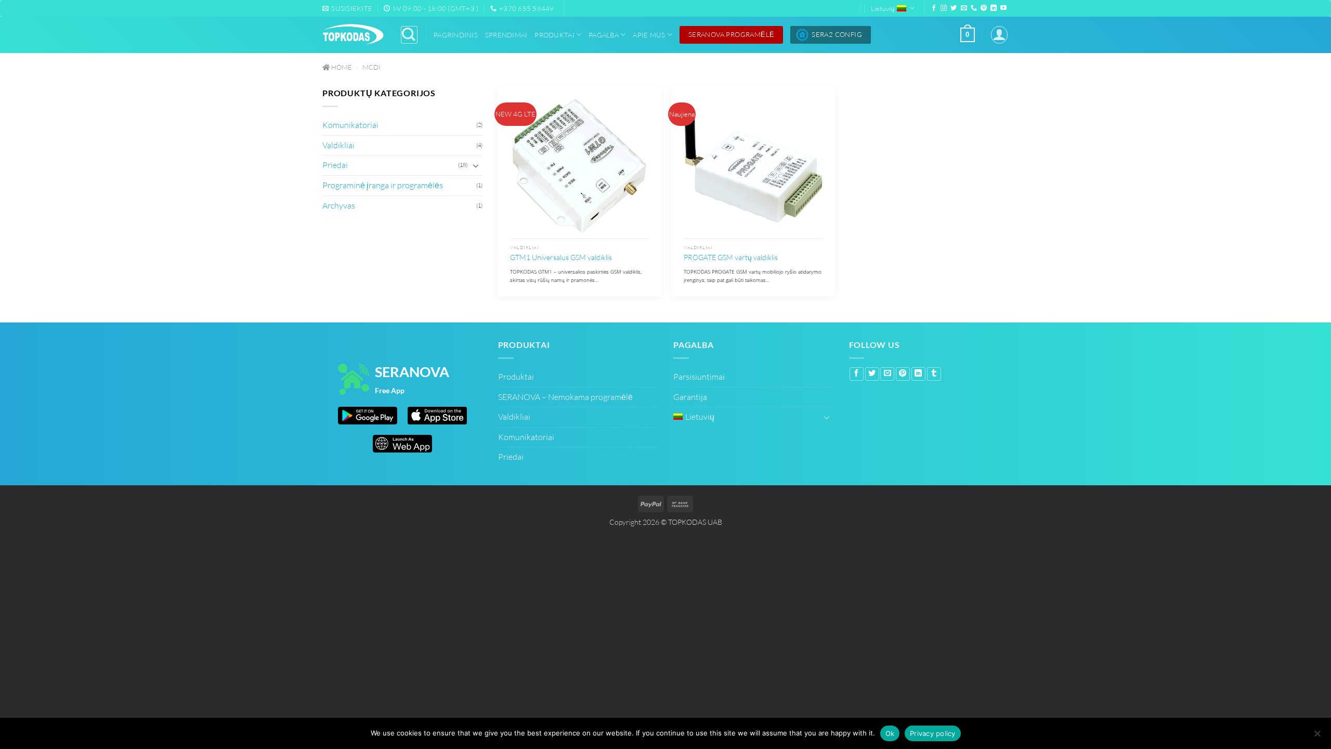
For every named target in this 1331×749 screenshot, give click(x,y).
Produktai (554, 35)
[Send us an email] (964, 8)
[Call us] (974, 8)
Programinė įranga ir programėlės (382, 185)
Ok (890, 733)
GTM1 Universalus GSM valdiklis (561, 257)
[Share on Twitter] (872, 374)
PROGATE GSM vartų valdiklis (731, 257)
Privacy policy (933, 733)
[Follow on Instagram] (944, 8)
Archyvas (338, 205)
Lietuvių (882, 8)
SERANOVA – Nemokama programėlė (565, 397)
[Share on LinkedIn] (918, 374)
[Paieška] (409, 34)
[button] (967, 34)
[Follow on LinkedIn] (993, 8)
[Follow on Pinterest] (984, 8)
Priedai (335, 165)
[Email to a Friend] (887, 374)
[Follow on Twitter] (953, 8)
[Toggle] (476, 165)
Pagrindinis (456, 35)
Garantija (690, 397)
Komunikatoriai (350, 125)
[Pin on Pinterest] (903, 374)
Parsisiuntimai (699, 376)
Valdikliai (338, 145)
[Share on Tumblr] (934, 374)
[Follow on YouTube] (1003, 8)
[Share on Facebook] (857, 374)
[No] (1317, 734)
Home (341, 67)
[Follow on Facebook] (934, 8)
